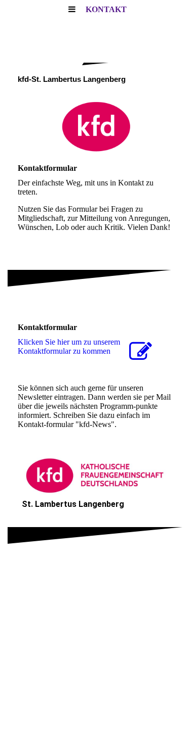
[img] (95, 126)
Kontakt (106, 9)
